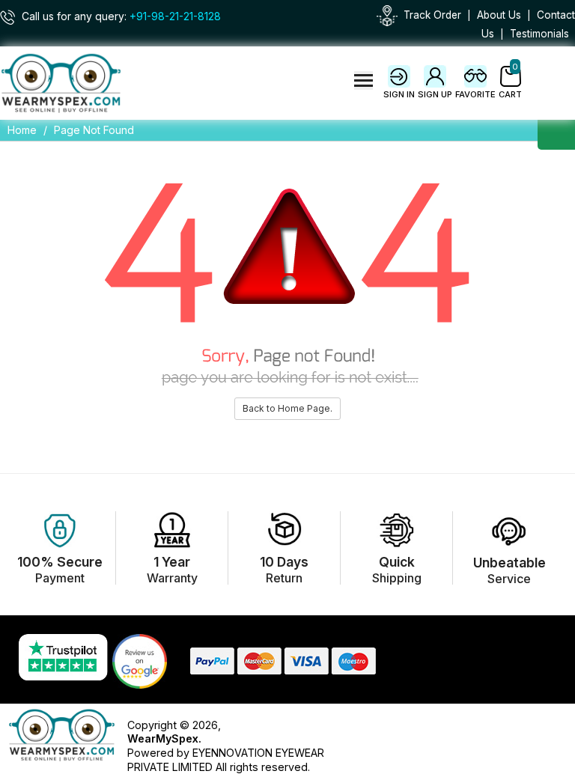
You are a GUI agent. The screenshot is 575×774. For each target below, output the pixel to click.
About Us (499, 15)
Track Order (432, 15)
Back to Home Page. (287, 408)
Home (22, 130)
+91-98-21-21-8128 (175, 16)
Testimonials (539, 34)
